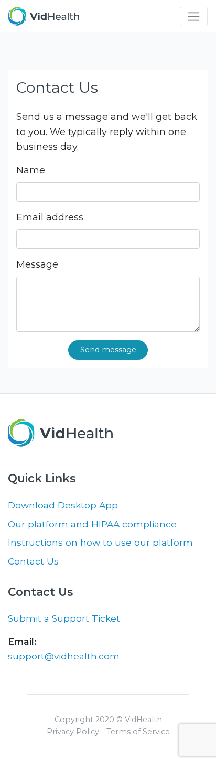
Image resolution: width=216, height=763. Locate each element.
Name (30, 170)
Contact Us (33, 561)
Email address (49, 217)
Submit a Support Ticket (64, 618)
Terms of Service (138, 731)
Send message (108, 350)
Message (37, 264)
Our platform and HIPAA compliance (92, 523)
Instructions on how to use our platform (100, 542)
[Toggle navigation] (194, 16)
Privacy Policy (73, 731)
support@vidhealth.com (64, 655)
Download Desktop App (63, 505)
